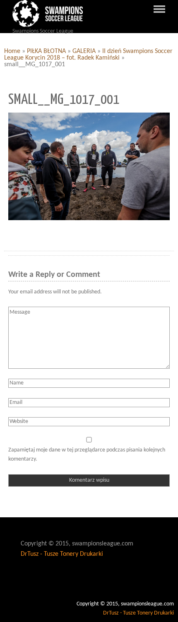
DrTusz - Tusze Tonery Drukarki (62, 554)
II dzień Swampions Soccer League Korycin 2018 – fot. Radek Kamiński (88, 54)
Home (12, 51)
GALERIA (84, 51)
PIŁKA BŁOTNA (46, 51)
